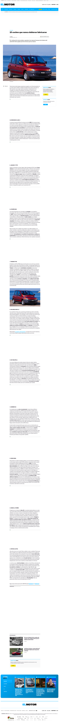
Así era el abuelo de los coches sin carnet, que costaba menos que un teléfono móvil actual (31, 638)
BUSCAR (45, 104)
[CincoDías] (49, 4)
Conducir (15, 9)
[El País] (43, 4)
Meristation (44, 719)
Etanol (47, 0)
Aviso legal (2, 710)
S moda (35, 719)
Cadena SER (36, 717)
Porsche (45, 0)
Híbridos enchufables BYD (39, 0)
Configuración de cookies (13, 710)
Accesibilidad (23, 710)
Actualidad (6, 9)
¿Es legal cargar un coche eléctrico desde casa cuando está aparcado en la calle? (29, 691)
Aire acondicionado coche (24, 0)
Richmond (18, 719)
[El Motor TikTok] (35, 710)
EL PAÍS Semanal (38, 718)
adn (42, 717)
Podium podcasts (27, 719)
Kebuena (45, 718)
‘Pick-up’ (5, 0)
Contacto (26, 710)
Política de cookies (19, 710)
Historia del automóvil (18, 586)
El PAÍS (19, 717)
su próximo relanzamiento (20, 331)
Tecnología (26, 9)
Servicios (40, 9)
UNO (25, 718)
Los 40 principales (23, 717)
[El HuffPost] (53, 4)
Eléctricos (10, 9)
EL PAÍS (5, 686)
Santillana (27, 717)
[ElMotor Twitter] (32, 710)
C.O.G (11, 36)
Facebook (31, 583)
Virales (22, 9)
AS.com (39, 717)
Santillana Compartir (32, 717)
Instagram (37, 583)
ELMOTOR (5, 681)
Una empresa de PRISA (10, 717)
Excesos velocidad (14, 0)
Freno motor (33, 0)
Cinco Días (31, 718)
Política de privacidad (6, 710)
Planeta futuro (42, 718)
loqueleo (39, 719)
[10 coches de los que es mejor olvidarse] (25, 297)
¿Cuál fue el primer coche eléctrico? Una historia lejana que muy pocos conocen (32, 649)
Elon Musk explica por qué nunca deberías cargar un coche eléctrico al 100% (51, 690)
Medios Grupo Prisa (10, 719)
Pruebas (19, 9)
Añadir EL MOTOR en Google (45, 36)
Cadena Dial (35, 718)
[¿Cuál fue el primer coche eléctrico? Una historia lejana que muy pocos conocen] (16, 652)
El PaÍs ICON (31, 719)
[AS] (45, 4)
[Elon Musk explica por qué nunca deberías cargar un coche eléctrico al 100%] (51, 687)
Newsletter (32, 9)
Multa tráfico (9, 0)
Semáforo (18, 0)
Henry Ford (29, 0)
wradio (28, 718)
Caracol (46, 717)
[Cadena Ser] (57, 4)
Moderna (23, 719)
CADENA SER (5, 691)
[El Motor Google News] (36, 710)
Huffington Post (20, 718)
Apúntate (13, 665)
